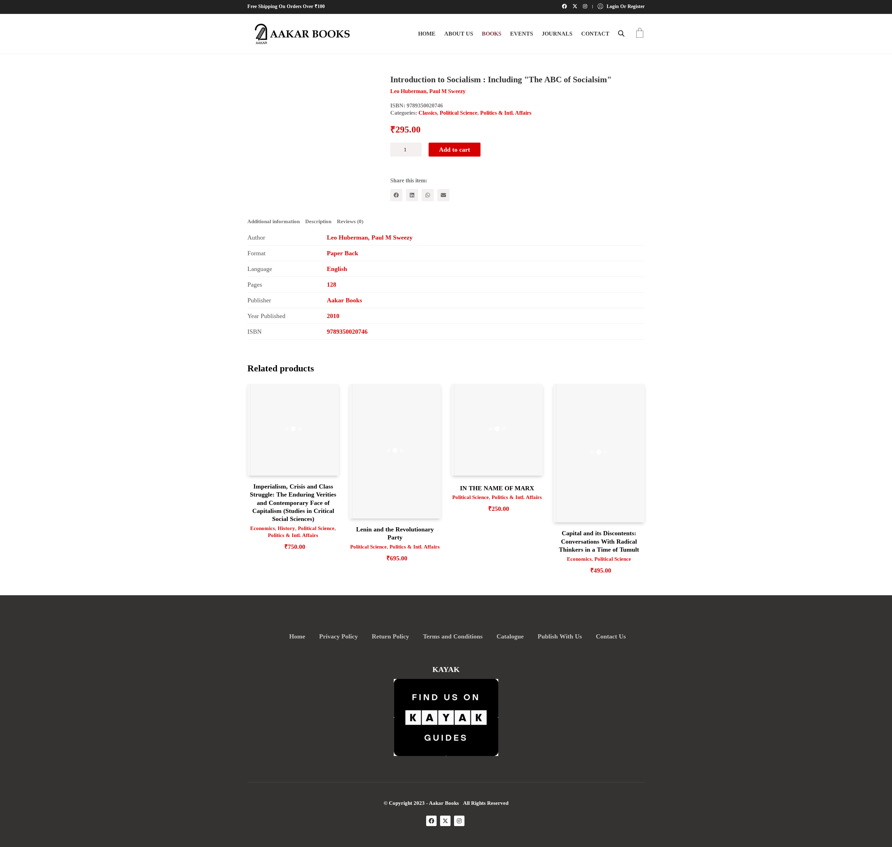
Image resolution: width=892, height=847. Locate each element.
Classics (427, 113)
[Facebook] (396, 195)
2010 (333, 315)
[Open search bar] (621, 33)
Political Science (458, 113)
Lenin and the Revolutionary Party (395, 533)
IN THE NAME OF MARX (497, 488)
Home (297, 636)
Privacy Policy (338, 636)
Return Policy (390, 636)
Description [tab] (318, 221)
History (286, 528)
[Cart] (640, 33)
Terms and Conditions (453, 636)
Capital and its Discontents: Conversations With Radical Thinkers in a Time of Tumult (599, 541)
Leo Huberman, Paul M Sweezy (370, 237)
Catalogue (510, 636)
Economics (262, 528)
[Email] (443, 195)
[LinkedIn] (412, 195)
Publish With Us (560, 636)
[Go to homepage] (299, 34)
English (337, 268)
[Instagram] (459, 821)
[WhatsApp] (428, 195)
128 (331, 284)
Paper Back (342, 253)
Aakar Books (344, 300)
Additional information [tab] (273, 221)
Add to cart (454, 149)
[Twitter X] (445, 821)
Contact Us (611, 636)
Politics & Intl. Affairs (505, 113)
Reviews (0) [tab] (350, 221)
